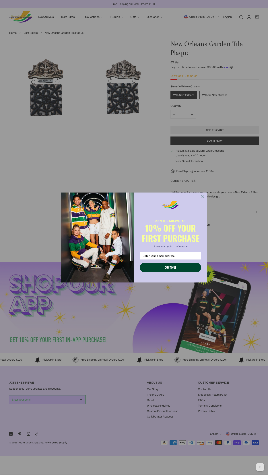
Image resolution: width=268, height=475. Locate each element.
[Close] (202, 197)
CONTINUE (170, 267)
